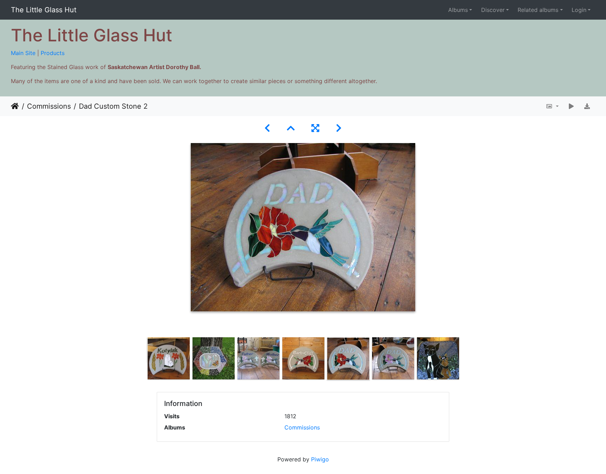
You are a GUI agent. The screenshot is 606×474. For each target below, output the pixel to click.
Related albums (538, 9)
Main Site (23, 52)
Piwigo (320, 459)
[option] (168, 358)
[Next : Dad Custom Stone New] (339, 128)
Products (53, 52)
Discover (493, 9)
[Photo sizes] (552, 106)
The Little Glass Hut (43, 10)
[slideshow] (571, 106)
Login (579, 9)
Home (15, 106)
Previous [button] (140, 360)
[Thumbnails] (290, 128)
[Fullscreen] (315, 128)
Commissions (49, 106)
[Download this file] (587, 106)
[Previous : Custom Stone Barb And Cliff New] (267, 128)
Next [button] (465, 360)
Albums (458, 9)
